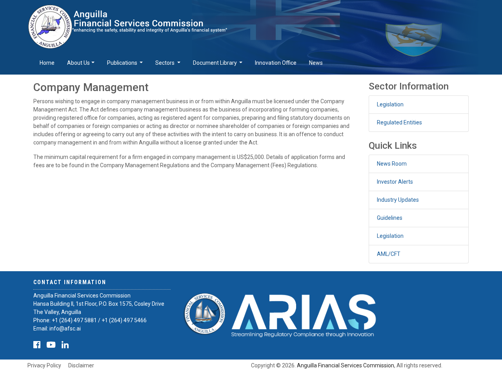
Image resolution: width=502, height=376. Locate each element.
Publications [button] (122, 63)
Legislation (390, 104)
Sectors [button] (165, 63)
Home (47, 63)
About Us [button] (78, 63)
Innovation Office (275, 63)
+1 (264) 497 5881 (74, 320)
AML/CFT (388, 254)
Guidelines (389, 218)
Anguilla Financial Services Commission (345, 365)
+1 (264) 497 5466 (124, 320)
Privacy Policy (44, 365)
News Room (392, 164)
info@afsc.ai (65, 328)
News (316, 63)
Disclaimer (81, 365)
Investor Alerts (395, 182)
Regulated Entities (399, 122)
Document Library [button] (215, 63)
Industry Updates (398, 200)
